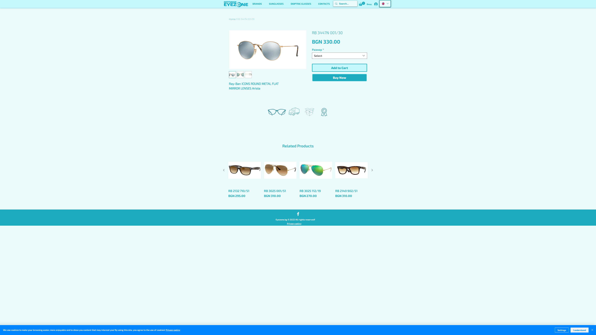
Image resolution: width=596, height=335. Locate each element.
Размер (318, 49)
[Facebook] (298, 214)
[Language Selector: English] (385, 3)
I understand (579, 330)
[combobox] (339, 56)
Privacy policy (294, 223)
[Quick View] (244, 170)
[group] (298, 180)
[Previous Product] (224, 170)
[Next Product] (372, 170)
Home (232, 19)
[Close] (592, 330)
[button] (257, 3)
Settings (562, 330)
